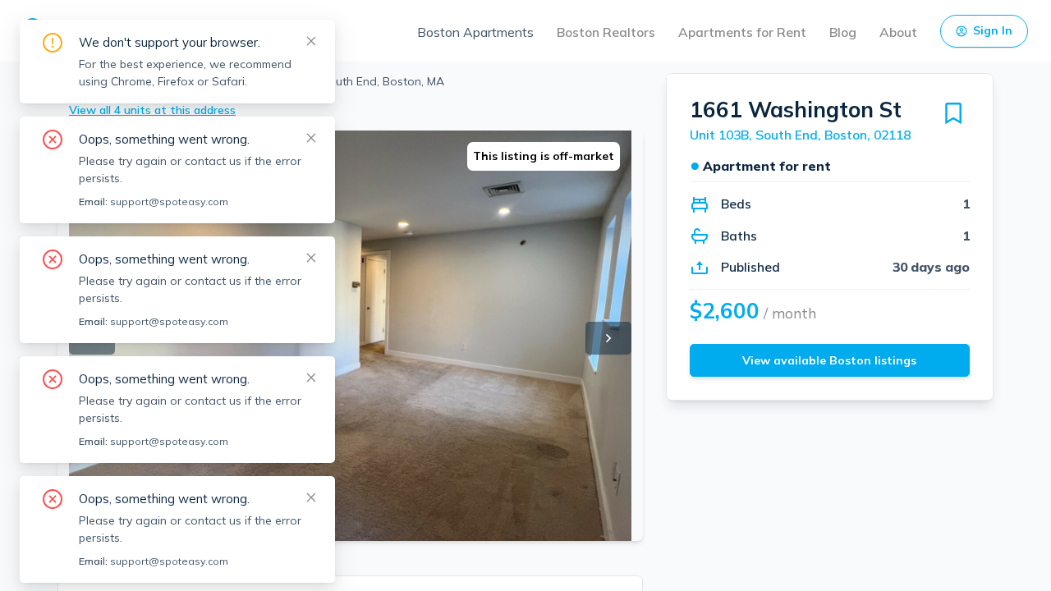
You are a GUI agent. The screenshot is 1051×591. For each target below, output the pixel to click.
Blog (842, 32)
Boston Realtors (606, 32)
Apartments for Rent (742, 32)
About (898, 32)
